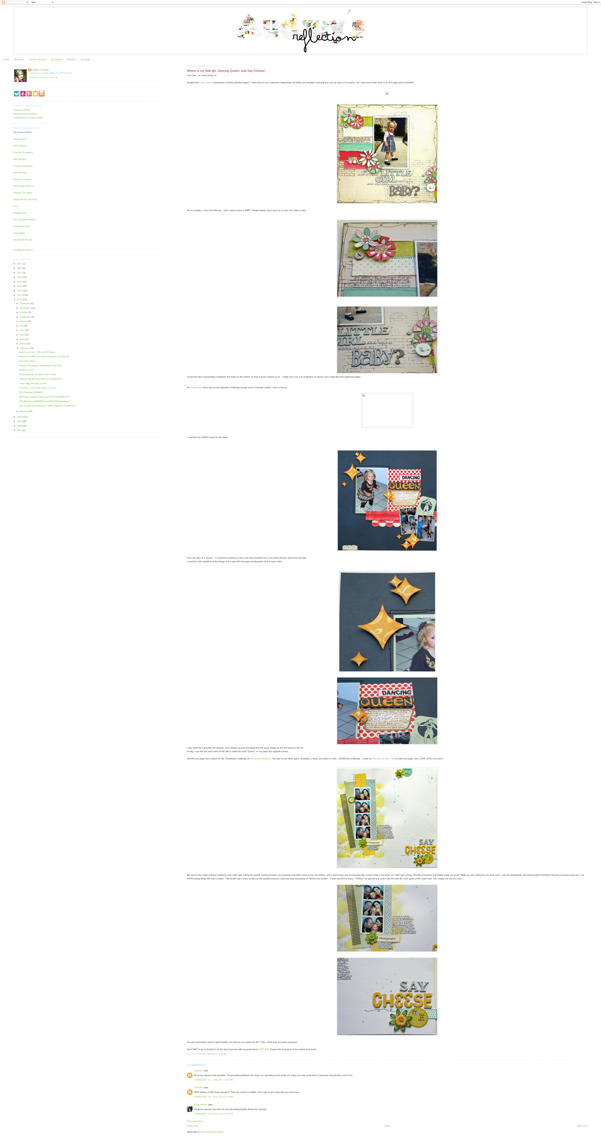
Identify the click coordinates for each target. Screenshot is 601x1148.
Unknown (198, 1070)
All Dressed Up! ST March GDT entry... (38, 374)
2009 (20, 421)
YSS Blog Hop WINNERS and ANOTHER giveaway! (44, 401)
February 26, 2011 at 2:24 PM (213, 1113)
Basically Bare (20, 172)
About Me (19, 59)
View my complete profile (42, 77)
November (25, 308)
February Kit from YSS (383, 758)
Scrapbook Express (23, 249)
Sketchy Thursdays (22, 192)
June (22, 330)
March (23, 343)
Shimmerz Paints (21, 110)
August (23, 321)
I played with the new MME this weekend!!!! (40, 379)
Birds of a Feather (22, 179)
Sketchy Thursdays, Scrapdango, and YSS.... (41, 365)
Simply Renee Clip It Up (25, 199)
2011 (19, 299)
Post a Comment (195, 1121)
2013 (20, 290)
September (25, 317)
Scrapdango (196, 387)
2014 (20, 286)
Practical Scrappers (23, 152)
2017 (20, 272)
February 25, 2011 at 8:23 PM (213, 1097)
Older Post (582, 1126)
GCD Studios (19, 145)
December (25, 303)
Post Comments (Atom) (212, 1132)
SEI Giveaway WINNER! (31, 392)
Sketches (71, 59)
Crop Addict (19, 233)
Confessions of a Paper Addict (28, 117)
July (22, 326)
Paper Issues (19, 139)
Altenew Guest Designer (25, 113)
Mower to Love (26, 370)
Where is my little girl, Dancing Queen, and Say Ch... (45, 356)
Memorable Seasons (260, 758)
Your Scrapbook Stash (24, 219)
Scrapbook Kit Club (22, 239)
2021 (20, 263)
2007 (20, 430)
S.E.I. (16, 206)
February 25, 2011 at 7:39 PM (213, 1080)
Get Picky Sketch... (28, 361)
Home (6, 59)
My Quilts (85, 59)
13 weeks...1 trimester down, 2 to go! (37, 387)
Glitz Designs (19, 159)
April (22, 339)
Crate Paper (205, 82)
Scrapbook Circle (21, 226)
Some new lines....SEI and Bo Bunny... (38, 352)
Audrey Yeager (40, 70)
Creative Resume (37, 59)
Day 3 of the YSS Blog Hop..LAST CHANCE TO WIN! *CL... (48, 405)
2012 (20, 295)
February (24, 348)
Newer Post (192, 1126)
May (22, 334)
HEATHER (263, 1049)
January (24, 411)
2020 (20, 268)
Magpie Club (19, 213)
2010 (20, 417)
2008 (20, 425)
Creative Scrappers (23, 166)
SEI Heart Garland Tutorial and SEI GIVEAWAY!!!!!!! (44, 397)
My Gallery (56, 59)
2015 (20, 281)
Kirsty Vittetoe (201, 1104)
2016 (20, 277)
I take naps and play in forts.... (34, 383)
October (24, 312)
